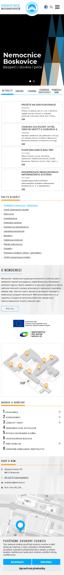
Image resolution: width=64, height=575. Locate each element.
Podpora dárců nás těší (37, 150)
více (23, 119)
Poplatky (8, 248)
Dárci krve (9, 214)
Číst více (10, 309)
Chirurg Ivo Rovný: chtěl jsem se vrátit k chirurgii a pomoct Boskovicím (39, 129)
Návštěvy (8, 236)
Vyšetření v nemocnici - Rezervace (21, 205)
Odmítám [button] (46, 561)
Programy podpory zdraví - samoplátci (22, 253)
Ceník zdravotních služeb (16, 210)
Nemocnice (10, 7)
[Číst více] (10, 112)
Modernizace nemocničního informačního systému (40, 173)
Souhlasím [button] (17, 561)
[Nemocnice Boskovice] (32, 13)
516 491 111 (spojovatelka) (16, 477)
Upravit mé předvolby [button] (32, 568)
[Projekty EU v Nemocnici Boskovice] (32, 323)
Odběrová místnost (13, 240)
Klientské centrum (13, 223)
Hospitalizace (10, 218)
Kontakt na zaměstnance (16, 227)
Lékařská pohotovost (14, 231)
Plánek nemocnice (13, 244)
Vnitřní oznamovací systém (17, 257)
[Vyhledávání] (51, 7)
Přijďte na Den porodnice (39, 104)
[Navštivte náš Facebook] (45, 7)
